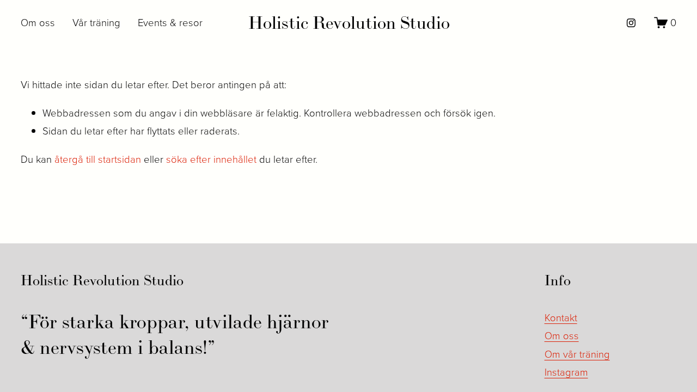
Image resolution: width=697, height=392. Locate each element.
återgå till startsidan (97, 159)
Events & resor (170, 22)
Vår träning (96, 22)
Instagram (566, 372)
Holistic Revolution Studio (349, 22)
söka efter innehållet (211, 159)
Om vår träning (577, 354)
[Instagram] (631, 22)
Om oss (38, 22)
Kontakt (561, 317)
